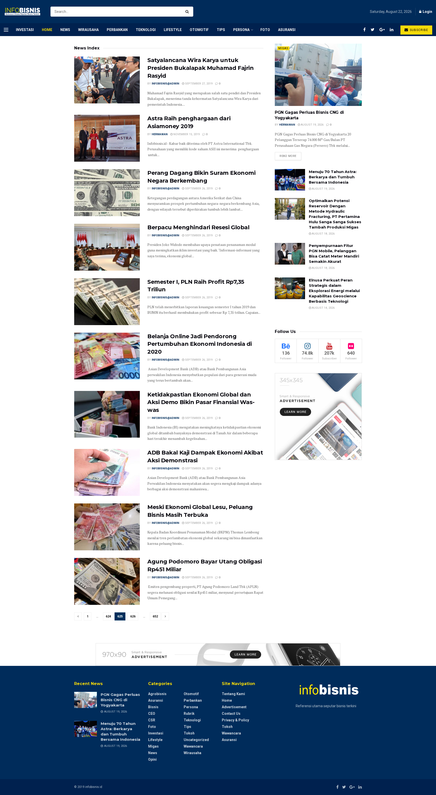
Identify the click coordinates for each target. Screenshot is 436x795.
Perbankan (117, 30)
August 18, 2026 (323, 233)
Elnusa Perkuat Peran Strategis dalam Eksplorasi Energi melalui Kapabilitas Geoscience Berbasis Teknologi (334, 291)
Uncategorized (196, 740)
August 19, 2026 (311, 124)
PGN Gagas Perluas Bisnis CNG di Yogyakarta (120, 699)
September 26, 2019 (198, 188)
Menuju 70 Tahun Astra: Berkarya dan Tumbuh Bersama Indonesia (333, 177)
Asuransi (286, 30)
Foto (265, 30)
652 (155, 616)
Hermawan (160, 134)
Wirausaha (88, 30)
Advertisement (234, 707)
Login (427, 12)
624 (108, 616)
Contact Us (231, 714)
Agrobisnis (157, 694)
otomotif (199, 30)
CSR (151, 720)
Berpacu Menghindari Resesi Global (198, 227)
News (65, 30)
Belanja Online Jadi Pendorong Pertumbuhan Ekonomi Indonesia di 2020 (199, 344)
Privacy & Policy (235, 720)
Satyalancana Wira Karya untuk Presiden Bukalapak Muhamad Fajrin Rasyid (200, 68)
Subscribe (418, 30)
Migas (283, 48)
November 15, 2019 (186, 134)
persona (241, 30)
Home (47, 30)
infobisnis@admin (165, 83)
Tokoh (189, 733)
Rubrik (189, 714)
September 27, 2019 (198, 83)
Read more (288, 156)
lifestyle (173, 30)
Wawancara (193, 746)
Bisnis (153, 707)
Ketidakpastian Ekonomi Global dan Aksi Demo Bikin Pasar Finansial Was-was (200, 402)
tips (221, 30)
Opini (152, 759)
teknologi (146, 30)
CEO (151, 714)
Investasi (25, 30)
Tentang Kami (233, 694)
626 (132, 616)
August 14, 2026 (323, 307)
